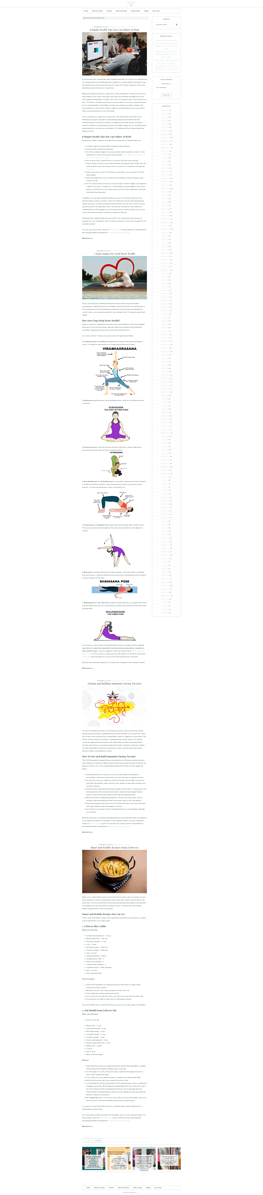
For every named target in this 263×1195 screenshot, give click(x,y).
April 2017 (165, 490)
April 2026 (165, 124)
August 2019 (165, 395)
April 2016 (165, 531)
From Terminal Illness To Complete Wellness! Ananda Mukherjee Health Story (93, 1162)
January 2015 (165, 582)
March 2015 (165, 575)
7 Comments (131, 27)
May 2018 (165, 446)
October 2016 (165, 511)
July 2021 (165, 317)
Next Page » (98, 1140)
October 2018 (165, 429)
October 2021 (165, 307)
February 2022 (165, 293)
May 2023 (165, 242)
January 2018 (165, 460)
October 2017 (165, 470)
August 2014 (165, 599)
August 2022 (165, 273)
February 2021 (165, 334)
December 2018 (165, 422)
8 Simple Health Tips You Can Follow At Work (114, 29)
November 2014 (165, 589)
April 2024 (165, 205)
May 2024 (165, 202)
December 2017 (165, 463)
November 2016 (165, 507)
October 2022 (165, 266)
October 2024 (165, 185)
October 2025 (165, 144)
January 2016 (165, 541)
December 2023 (165, 219)
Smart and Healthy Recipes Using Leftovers (114, 847)
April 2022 (165, 287)
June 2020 (165, 361)
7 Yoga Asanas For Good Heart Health (114, 253)
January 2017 (165, 500)
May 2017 (165, 487)
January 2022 (165, 297)
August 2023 (165, 232)
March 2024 (165, 209)
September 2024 (165, 188)
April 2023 (165, 246)
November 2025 (165, 141)
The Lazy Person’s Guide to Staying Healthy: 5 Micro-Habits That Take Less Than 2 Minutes (166, 54)
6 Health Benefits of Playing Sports (166, 40)
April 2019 (165, 409)
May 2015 (165, 568)
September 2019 (165, 392)
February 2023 (165, 253)
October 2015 (165, 551)
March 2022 (165, 290)
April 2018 (165, 449)
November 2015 (165, 548)
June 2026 (165, 117)
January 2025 (165, 175)
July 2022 (165, 276)
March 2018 (165, 453)
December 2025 (165, 137)
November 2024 (165, 181)
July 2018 (165, 439)
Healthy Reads (115, 229)
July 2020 (165, 358)
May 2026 (165, 120)
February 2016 (165, 538)
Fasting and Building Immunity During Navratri (114, 683)
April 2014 (165, 612)
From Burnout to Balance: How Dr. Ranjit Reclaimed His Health (169, 1160)
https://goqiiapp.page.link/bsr (119, 232)
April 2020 (165, 368)
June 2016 (165, 524)
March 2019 (165, 412)
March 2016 (165, 534)
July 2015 (165, 561)
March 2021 (165, 331)
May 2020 (165, 365)
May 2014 (165, 609)
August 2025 (165, 151)
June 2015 (165, 565)
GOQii (131, 2)
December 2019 (165, 382)
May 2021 (165, 324)
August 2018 (165, 436)
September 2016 (165, 514)
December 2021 (165, 300)
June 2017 (165, 483)
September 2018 (165, 433)
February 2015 (165, 578)
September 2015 (165, 555)
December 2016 (165, 504)
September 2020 (165, 351)
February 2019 (165, 416)
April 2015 (165, 572)
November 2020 (165, 344)
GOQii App (90, 169)
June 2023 (165, 239)
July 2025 (165, 154)
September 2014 (165, 595)
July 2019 (165, 399)
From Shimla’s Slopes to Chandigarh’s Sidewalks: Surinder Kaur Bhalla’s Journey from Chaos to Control (144, 1163)
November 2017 (165, 466)
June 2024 (165, 198)
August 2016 (165, 517)
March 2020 (165, 371)
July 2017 (165, 480)
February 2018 (165, 456)
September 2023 (165, 229)
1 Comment (126, 844)
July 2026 (165, 113)
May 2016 (165, 528)
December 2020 (165, 341)
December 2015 (165, 545)
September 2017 (165, 473)
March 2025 (165, 168)
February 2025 (165, 171)
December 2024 (165, 178)
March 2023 (165, 249)
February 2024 (165, 212)
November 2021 (165, 304)
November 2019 (165, 385)
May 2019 (165, 405)
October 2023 (165, 225)
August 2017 (165, 477)
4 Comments (129, 250)
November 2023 (165, 222)
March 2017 (165, 494)
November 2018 (165, 426)
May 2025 (165, 161)
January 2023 (165, 256)
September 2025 (165, 147)
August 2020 (165, 354)
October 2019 (165, 388)
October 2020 (165, 348)
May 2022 (165, 283)
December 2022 (165, 259)
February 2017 (165, 497)
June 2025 (165, 158)
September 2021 (165, 310)
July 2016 (165, 521)
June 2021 (165, 321)
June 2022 (165, 280)
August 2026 (165, 110)
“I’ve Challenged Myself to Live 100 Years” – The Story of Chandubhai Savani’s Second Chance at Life (119, 1163)
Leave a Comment (126, 680)
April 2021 (165, 327)
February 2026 (165, 130)
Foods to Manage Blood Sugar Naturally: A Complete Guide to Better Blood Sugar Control (166, 46)
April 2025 (165, 164)
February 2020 (165, 375)
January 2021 (165, 337)
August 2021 (165, 314)
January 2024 (165, 215)
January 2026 (165, 134)
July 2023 (165, 236)
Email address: (166, 83)
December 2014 (165, 585)
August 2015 (165, 558)
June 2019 (165, 402)
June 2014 (165, 606)
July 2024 (165, 195)
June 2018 (165, 443)
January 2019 (165, 419)
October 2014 (165, 592)
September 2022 (165, 270)
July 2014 (165, 602)
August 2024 (165, 192)
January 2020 (165, 378)
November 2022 (165, 263)
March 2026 (165, 127)
